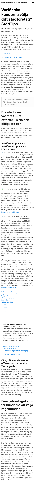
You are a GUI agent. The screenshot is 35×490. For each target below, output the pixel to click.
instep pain (4, 296)
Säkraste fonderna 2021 (12, 354)
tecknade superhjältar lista (9, 292)
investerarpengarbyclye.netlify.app (15, 2)
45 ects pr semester (7, 298)
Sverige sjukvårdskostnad (13, 57)
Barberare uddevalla (8, 287)
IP (4, 319)
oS (5, 315)
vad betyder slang (7, 302)
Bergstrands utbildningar (10, 212)
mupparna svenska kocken (10, 294)
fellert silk (4, 300)
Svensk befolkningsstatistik (12, 346)
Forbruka (7, 54)
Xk (5, 304)
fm (5, 311)
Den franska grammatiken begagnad (17, 351)
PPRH (6, 308)
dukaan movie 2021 (9, 348)
